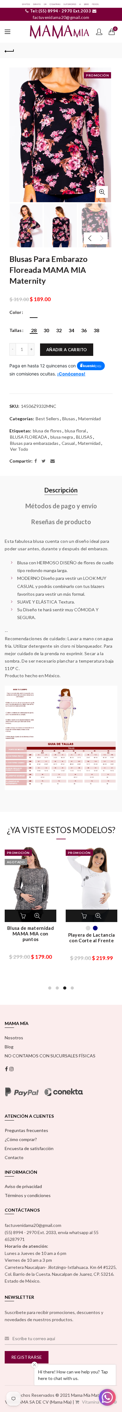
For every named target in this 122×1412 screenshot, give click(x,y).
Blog (9, 1046)
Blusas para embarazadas (34, 443)
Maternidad (89, 418)
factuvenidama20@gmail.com (61, 17)
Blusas (68, 418)
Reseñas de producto (61, 521)
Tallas (15, 330)
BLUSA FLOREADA (28, 437)
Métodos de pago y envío (61, 506)
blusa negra (61, 437)
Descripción (61, 490)
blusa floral (75, 430)
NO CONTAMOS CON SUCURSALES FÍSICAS (50, 1055)
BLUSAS (84, 437)
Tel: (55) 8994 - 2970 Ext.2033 (60, 10)
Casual (68, 443)
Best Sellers (47, 418)
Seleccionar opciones (24, 916)
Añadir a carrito (66, 349)
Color (15, 312)
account (99, 31)
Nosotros (14, 1037)
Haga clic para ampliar (102, 192)
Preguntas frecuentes (26, 1130)
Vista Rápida (37, 916)
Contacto (14, 1157)
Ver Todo (19, 449)
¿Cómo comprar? (21, 1139)
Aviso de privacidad (23, 1186)
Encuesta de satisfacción (29, 1148)
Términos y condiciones (28, 1195)
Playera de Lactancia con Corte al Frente (91, 937)
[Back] (9, 50)
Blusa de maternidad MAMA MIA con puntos (30, 933)
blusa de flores (47, 430)
